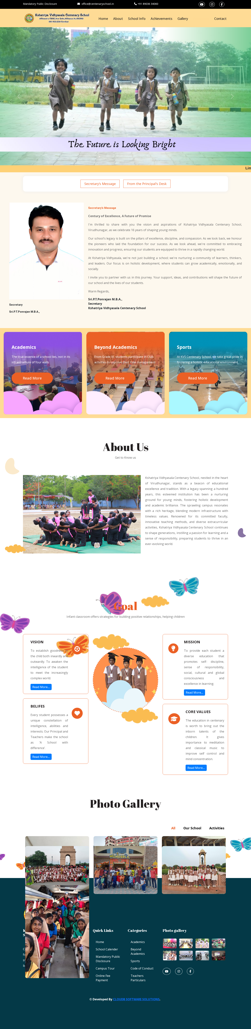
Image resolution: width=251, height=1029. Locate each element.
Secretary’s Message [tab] (100, 183)
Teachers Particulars (138, 978)
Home (103, 18)
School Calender (107, 949)
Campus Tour (105, 968)
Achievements (161, 18)
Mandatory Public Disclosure (40, 4)
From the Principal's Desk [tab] (147, 183)
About (118, 18)
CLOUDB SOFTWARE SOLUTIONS (136, 999)
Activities (216, 828)
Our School (192, 828)
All (173, 828)
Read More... (41, 687)
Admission (201, 18)
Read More (32, 378)
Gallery (183, 18)
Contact (220, 18)
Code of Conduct (142, 968)
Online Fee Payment (103, 978)
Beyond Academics (138, 951)
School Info (137, 18)
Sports (135, 961)
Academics (138, 942)
